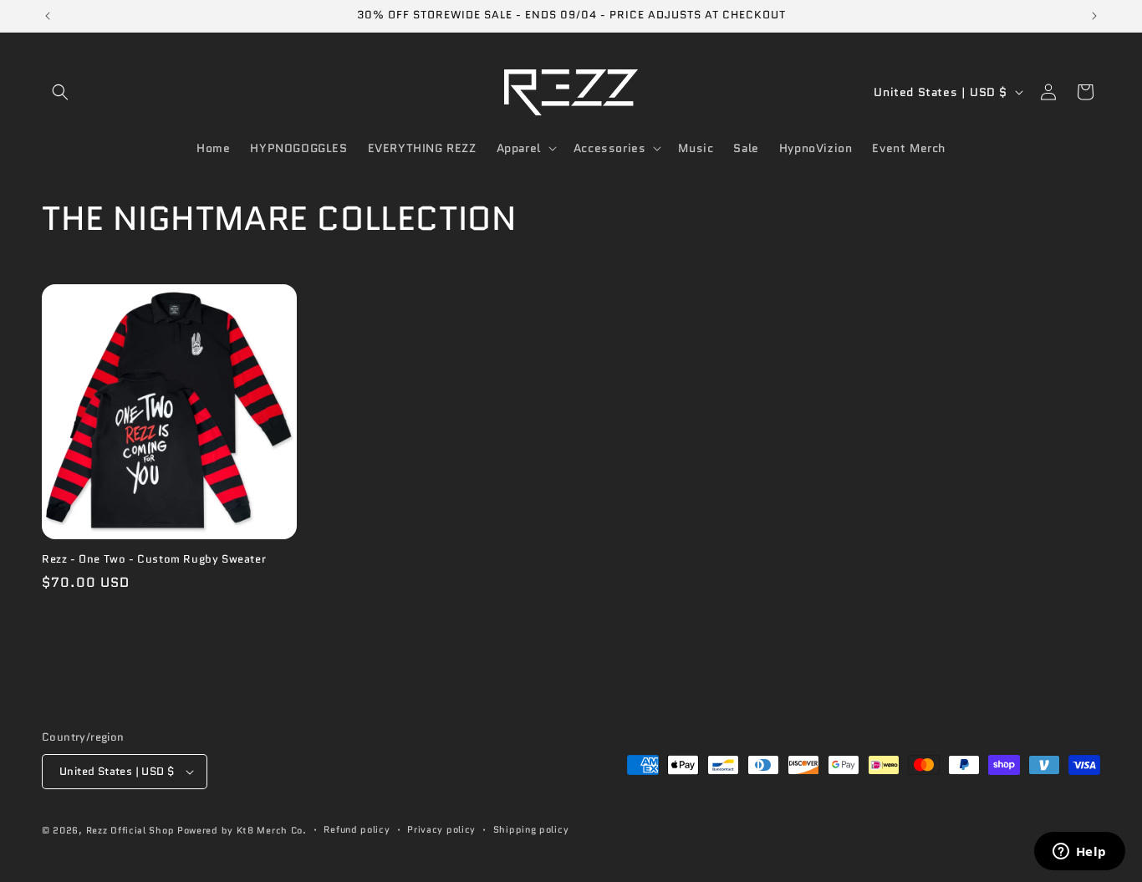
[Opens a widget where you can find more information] (1079, 853)
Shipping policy (531, 829)
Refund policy (357, 829)
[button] (60, 92)
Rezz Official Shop (130, 830)
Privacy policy (441, 829)
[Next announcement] (1094, 16)
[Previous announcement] (47, 16)
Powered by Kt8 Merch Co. (242, 830)
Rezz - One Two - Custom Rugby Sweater (154, 560)
